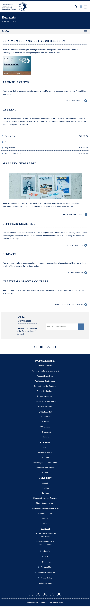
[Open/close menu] (85, 7)
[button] (45, 136)
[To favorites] (81, 7)
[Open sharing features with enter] (34, 347)
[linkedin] (38, 594)
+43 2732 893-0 (45, 544)
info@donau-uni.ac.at (45, 541)
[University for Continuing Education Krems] (15, 7)
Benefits (4, 32)
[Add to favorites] (55, 347)
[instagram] (52, 594)
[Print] (48, 347)
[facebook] (31, 594)
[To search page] (76, 7)
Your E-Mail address (56, 326)
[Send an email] (41, 347)
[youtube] (59, 594)
